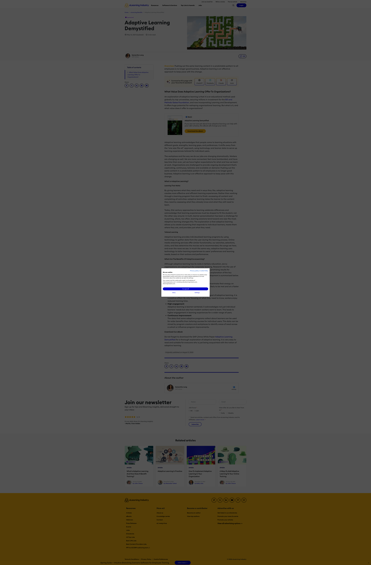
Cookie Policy (204, 271)
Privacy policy (194, 271)
